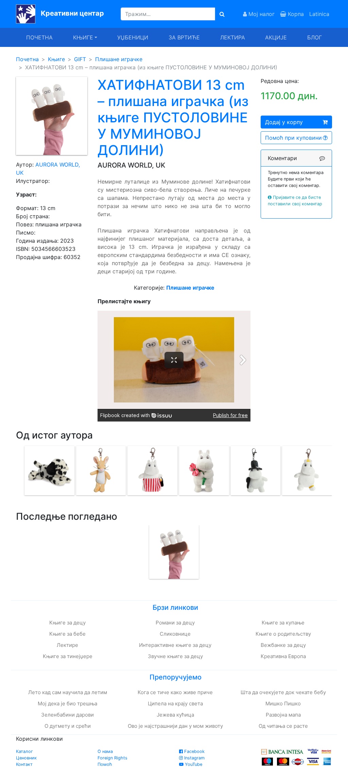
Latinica (319, 14)
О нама (105, 751)
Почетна (39, 37)
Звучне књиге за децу (175, 656)
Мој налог (261, 14)
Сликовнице (175, 634)
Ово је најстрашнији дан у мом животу (175, 726)
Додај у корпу (284, 122)
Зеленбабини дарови (67, 714)
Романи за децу (175, 622)
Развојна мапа (283, 714)
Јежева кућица (175, 714)
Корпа (295, 14)
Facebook (194, 751)
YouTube (193, 764)
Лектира (232, 37)
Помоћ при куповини (293, 137)
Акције (276, 37)
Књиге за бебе (67, 634)
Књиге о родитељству (283, 634)
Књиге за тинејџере (67, 656)
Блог (314, 37)
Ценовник (26, 757)
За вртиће (184, 37)
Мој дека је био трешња (67, 703)
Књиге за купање (283, 622)
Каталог (24, 751)
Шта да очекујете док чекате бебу (283, 692)
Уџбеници (132, 37)
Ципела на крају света (175, 703)
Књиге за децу (67, 622)
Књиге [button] (83, 37)
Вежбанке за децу (283, 645)
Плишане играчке (118, 59)
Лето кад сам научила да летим (67, 692)
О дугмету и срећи (68, 726)
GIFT (80, 59)
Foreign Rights (112, 757)
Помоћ (105, 764)
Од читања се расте (283, 726)
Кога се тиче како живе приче (175, 692)
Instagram (194, 757)
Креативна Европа (283, 656)
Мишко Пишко (283, 703)
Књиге (56, 59)
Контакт (24, 764)
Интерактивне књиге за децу (175, 645)
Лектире (67, 645)
